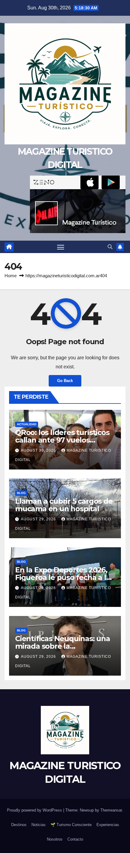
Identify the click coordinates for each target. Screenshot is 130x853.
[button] (110, 246)
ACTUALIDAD (26, 424)
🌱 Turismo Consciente (71, 824)
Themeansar (111, 810)
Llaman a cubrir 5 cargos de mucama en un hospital (64, 505)
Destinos (19, 824)
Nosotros (55, 839)
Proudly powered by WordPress (35, 810)
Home (11, 275)
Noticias (38, 824)
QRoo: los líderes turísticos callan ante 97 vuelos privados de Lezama (62, 440)
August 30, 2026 (39, 450)
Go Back (65, 380)
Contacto (75, 839)
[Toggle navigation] (60, 247)
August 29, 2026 (39, 519)
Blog (21, 493)
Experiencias (107, 824)
